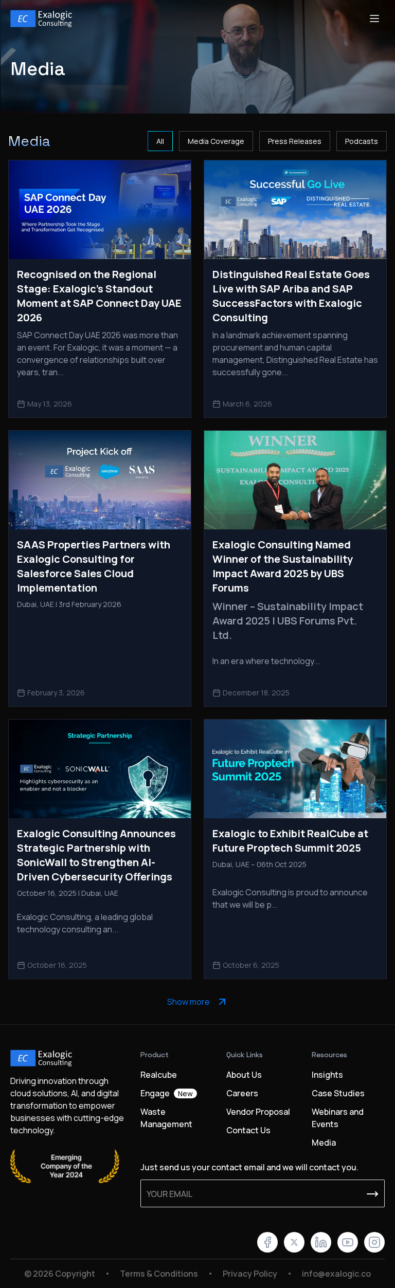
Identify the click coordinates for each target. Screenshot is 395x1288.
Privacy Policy (250, 1273)
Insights (327, 1074)
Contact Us (248, 1130)
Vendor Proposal (258, 1111)
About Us (244, 1074)
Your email (169, 1194)
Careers (242, 1093)
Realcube (158, 1074)
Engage (166, 1093)
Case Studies (338, 1093)
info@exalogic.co (336, 1273)
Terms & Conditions (159, 1273)
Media (324, 1142)
